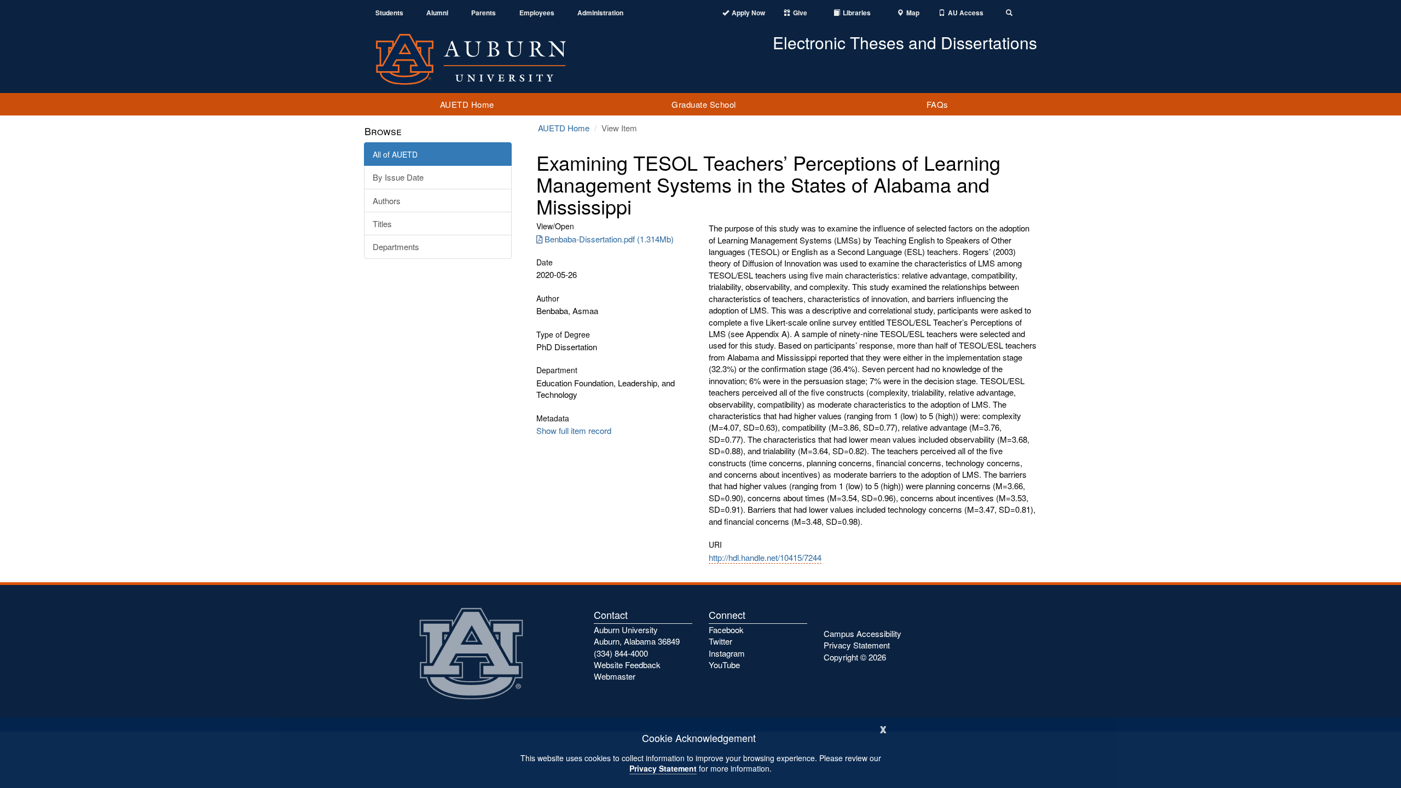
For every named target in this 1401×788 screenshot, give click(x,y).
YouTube (724, 664)
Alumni (437, 13)
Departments (396, 246)
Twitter (720, 641)
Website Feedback (627, 664)
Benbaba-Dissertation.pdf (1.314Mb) (609, 239)
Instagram (727, 653)
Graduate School (703, 104)
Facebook (726, 629)
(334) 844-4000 (621, 653)
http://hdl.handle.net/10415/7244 (765, 557)
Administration (600, 13)
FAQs (937, 104)
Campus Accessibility (862, 633)
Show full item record (573, 430)
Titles (382, 223)
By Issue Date (398, 177)
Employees (536, 13)
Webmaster (614, 676)
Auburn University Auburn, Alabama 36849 (637, 635)
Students (389, 13)
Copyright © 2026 (855, 657)
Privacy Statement (663, 768)
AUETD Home (467, 104)
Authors (387, 200)
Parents (483, 13)
